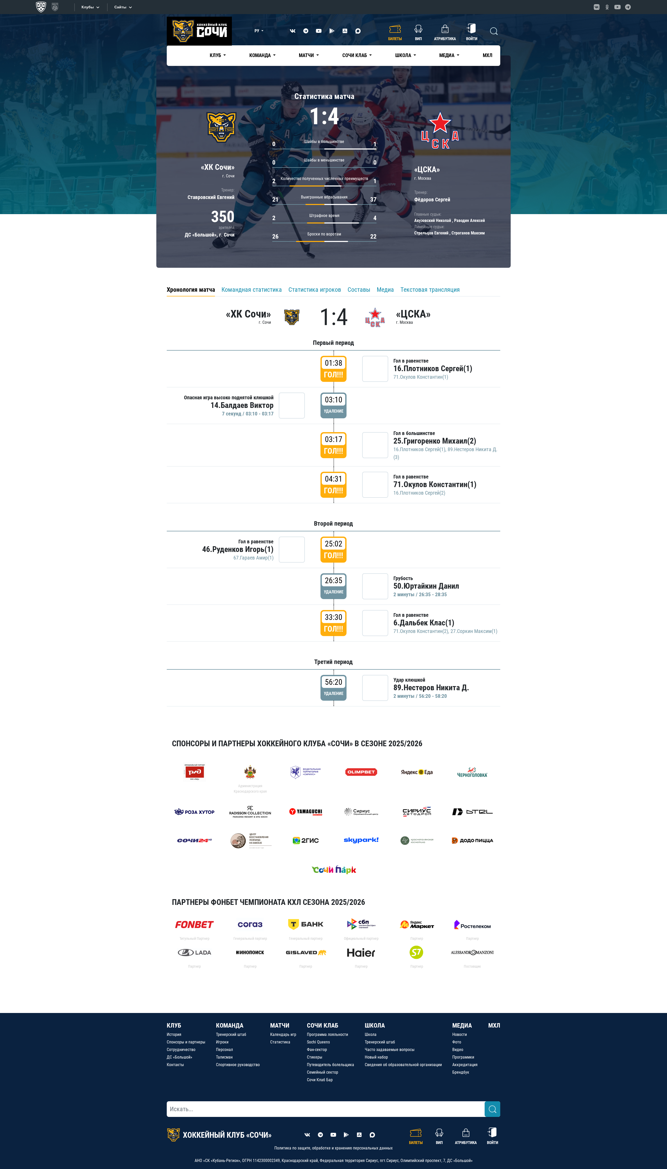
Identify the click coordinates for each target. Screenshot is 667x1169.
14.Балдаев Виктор (242, 405)
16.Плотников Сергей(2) (419, 493)
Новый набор (376, 1057)
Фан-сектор (317, 1049)
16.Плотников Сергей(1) (432, 368)
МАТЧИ (279, 1025)
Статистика (280, 1042)
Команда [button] (260, 55)
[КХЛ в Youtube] (617, 7)
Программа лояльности (327, 1034)
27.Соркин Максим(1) (473, 631)
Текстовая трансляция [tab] (430, 289)
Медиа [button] (447, 55)
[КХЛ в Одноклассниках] (607, 7)
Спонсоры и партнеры (186, 1042)
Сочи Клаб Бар (320, 1079)
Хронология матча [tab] (191, 289)
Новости (459, 1034)
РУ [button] (257, 30)
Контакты (175, 1064)
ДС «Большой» (179, 1057)
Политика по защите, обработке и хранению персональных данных (333, 1148)
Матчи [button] (307, 55)
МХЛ (487, 55)
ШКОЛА (375, 1025)
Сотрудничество (181, 1049)
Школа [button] (403, 55)
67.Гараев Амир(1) (253, 558)
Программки (463, 1057)
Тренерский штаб (231, 1034)
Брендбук (460, 1072)
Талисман (224, 1057)
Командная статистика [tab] (251, 289)
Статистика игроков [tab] (314, 289)
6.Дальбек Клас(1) (423, 622)
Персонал (224, 1049)
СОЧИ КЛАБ (322, 1025)
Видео (457, 1049)
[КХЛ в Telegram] (628, 7)
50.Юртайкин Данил (426, 585)
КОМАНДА (229, 1025)
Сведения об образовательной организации (403, 1064)
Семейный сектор (322, 1072)
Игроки (222, 1042)
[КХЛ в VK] (596, 7)
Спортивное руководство (238, 1064)
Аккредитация (465, 1064)
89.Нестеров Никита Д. (431, 687)
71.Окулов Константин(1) (420, 377)
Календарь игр (283, 1034)
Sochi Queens (318, 1042)
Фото (456, 1042)
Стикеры (314, 1057)
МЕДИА (462, 1025)
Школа (370, 1034)
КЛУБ (174, 1025)
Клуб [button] (216, 55)
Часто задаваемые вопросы (390, 1049)
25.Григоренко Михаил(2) (434, 440)
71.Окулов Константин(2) (420, 631)
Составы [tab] (359, 289)
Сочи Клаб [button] (355, 55)
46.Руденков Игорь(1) (238, 549)
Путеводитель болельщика (330, 1064)
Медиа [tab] (385, 289)
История (174, 1034)
